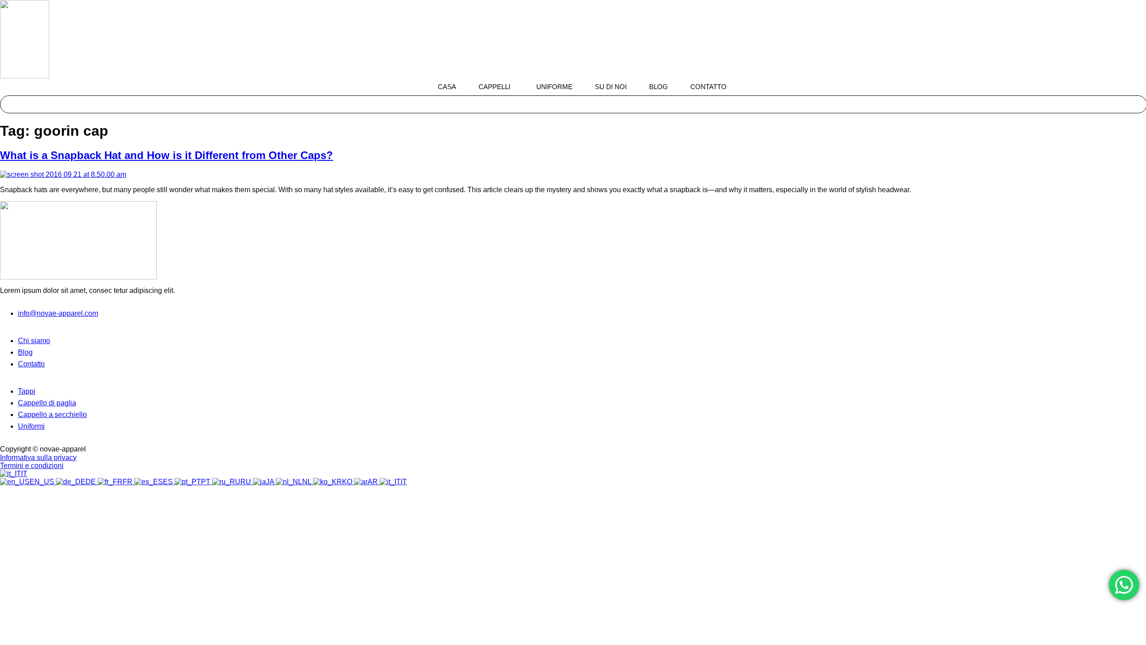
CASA (447, 86)
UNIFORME (554, 86)
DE (92, 482)
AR (374, 482)
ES (169, 482)
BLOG (658, 86)
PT (206, 482)
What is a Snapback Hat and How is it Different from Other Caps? (166, 155)
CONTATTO (708, 86)
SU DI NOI (611, 86)
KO (348, 482)
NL (307, 482)
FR (128, 482)
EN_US (43, 482)
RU (246, 482)
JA (271, 482)
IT (24, 473)
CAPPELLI (494, 86)
